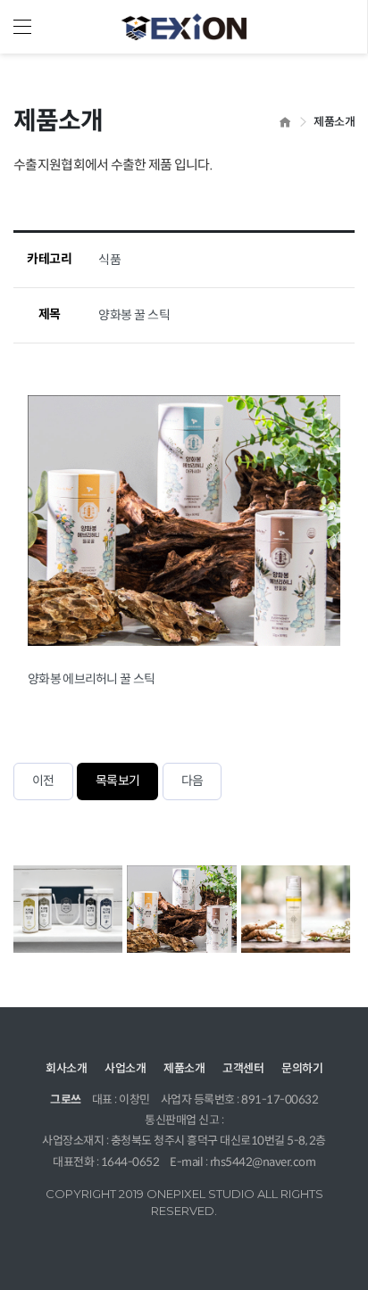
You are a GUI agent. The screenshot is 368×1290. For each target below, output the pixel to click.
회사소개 (66, 1069)
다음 (192, 781)
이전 (43, 781)
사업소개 (125, 1069)
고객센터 (242, 1069)
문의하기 (301, 1069)
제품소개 (184, 1069)
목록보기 (117, 781)
